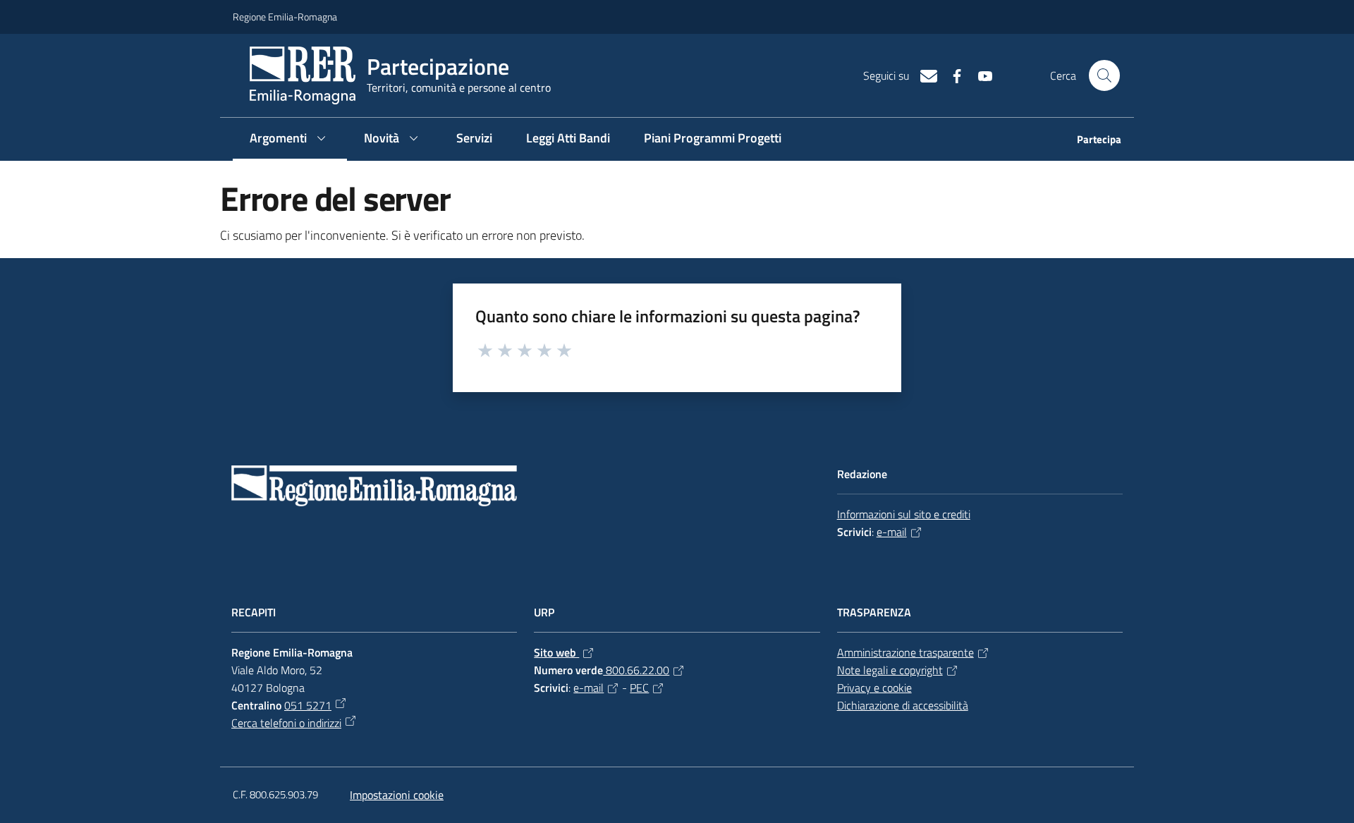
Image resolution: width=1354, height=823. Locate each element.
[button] (1104, 75)
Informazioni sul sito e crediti (903, 514)
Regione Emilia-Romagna (285, 16)
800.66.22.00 (636, 670)
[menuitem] (1090, 141)
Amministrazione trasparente (905, 652)
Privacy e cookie (874, 687)
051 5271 (307, 705)
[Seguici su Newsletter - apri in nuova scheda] (923, 74)
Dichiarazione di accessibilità (902, 705)
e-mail (892, 531)
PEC (639, 687)
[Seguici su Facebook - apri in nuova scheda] (951, 74)
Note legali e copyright (890, 670)
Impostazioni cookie (397, 794)
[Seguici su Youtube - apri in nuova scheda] (979, 74)
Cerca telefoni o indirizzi (286, 722)
